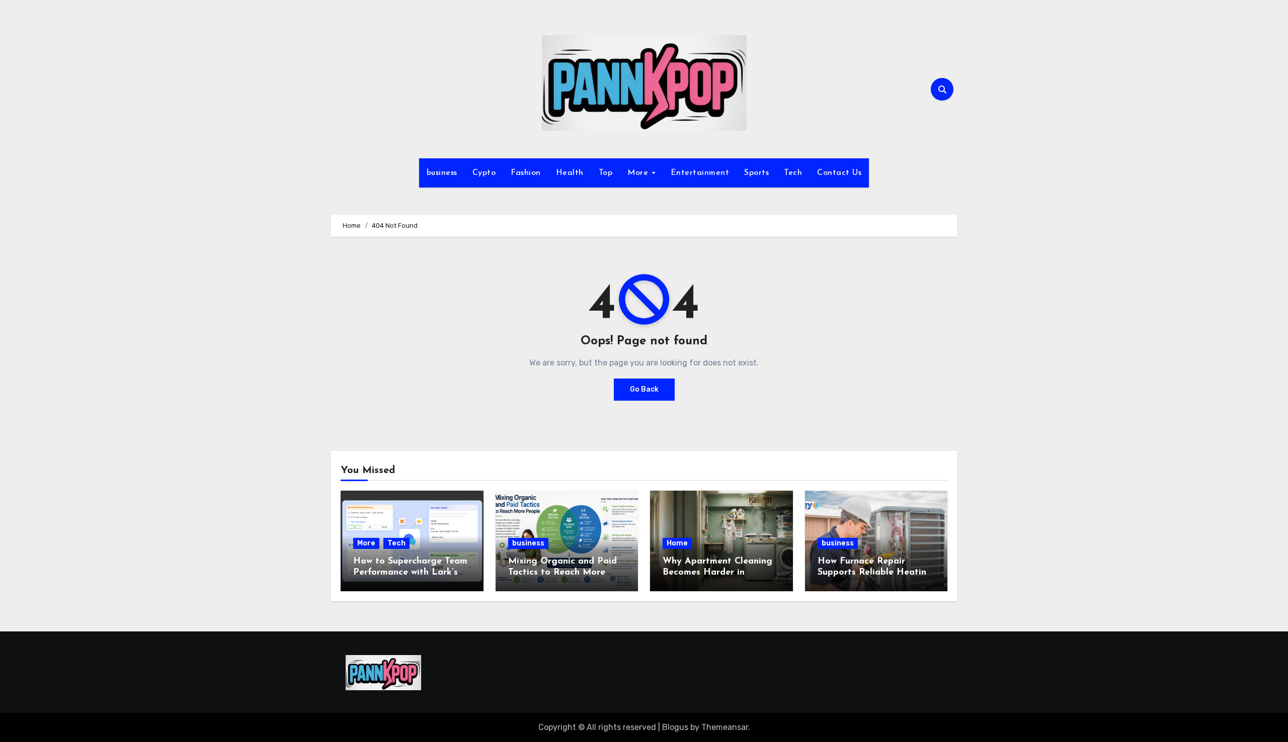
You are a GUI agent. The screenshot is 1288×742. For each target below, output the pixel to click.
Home (677, 543)
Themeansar (724, 727)
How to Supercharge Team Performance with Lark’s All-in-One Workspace (410, 572)
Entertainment (700, 173)
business (442, 173)
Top (606, 173)
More (639, 173)
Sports (756, 173)
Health (570, 173)
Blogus (675, 727)
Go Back (644, 389)
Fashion (526, 173)
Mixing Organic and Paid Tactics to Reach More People (562, 572)
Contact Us (839, 173)
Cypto (484, 173)
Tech (793, 173)
